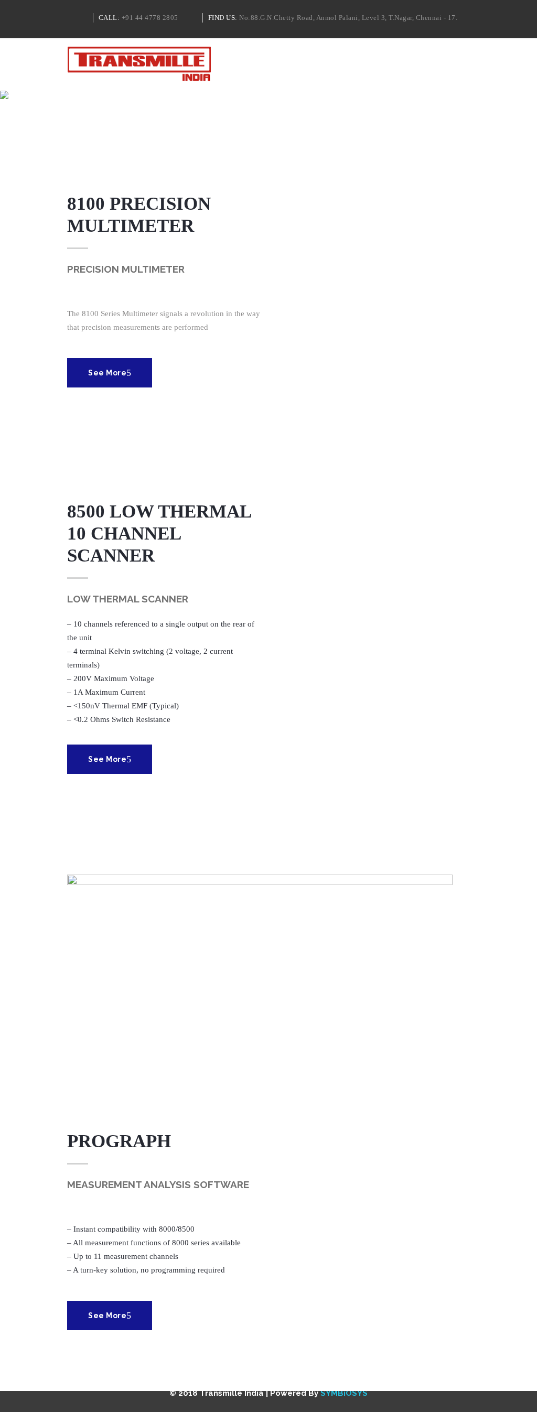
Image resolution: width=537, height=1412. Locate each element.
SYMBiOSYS (344, 1393)
